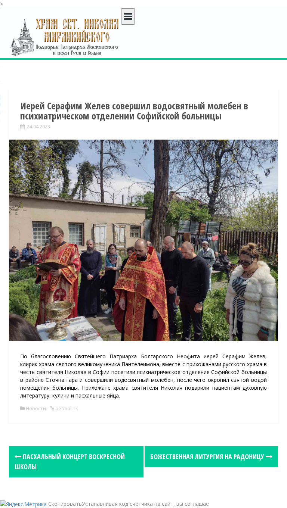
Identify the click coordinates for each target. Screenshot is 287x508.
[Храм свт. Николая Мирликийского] (65, 37)
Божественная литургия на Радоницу (208, 456)
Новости (36, 408)
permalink (66, 408)
